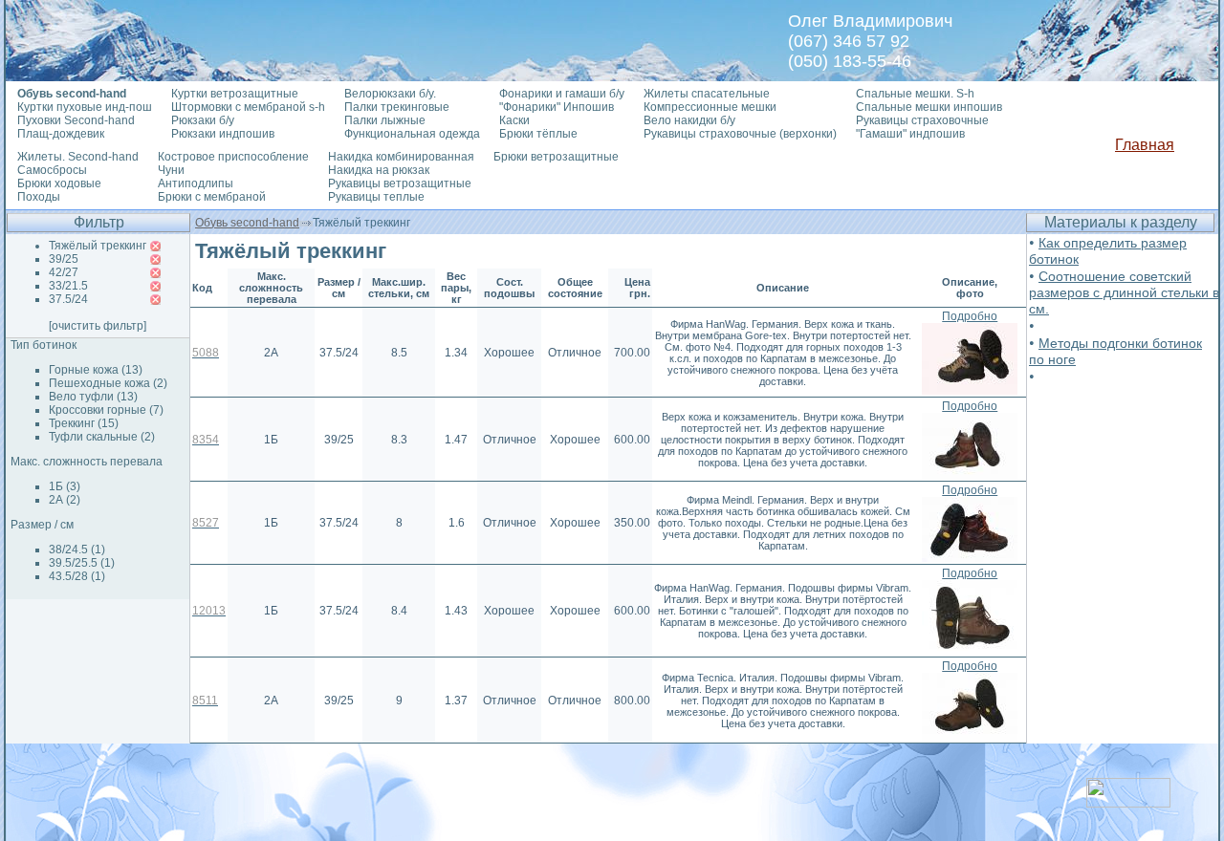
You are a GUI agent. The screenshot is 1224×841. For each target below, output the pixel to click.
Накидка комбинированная (401, 156)
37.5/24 (68, 299)
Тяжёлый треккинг (97, 245)
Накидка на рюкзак (378, 170)
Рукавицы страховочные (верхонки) (740, 133)
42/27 (63, 272)
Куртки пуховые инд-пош (84, 107)
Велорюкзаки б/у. (390, 93)
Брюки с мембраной (212, 197)
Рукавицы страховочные (922, 120)
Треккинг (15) (84, 423)
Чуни (171, 170)
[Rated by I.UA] (1128, 802)
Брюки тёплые (538, 133)
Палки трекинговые (396, 107)
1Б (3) (64, 486)
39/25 (63, 259)
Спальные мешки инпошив (929, 107)
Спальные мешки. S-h (915, 93)
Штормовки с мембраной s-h (248, 107)
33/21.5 (68, 285)
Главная (1144, 145)
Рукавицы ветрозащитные (399, 183)
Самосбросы (52, 170)
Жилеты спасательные (707, 93)
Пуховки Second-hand (76, 120)
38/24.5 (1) (77, 549)
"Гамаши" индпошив (910, 133)
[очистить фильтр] (97, 326)
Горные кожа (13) (95, 370)
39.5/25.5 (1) (82, 563)
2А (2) (64, 500)
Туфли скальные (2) (102, 436)
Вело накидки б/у (689, 120)
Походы (38, 197)
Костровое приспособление (233, 156)
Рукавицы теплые (376, 197)
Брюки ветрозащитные (556, 156)
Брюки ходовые (59, 183)
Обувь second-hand (247, 222)
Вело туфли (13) (93, 396)
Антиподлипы (195, 183)
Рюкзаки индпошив (222, 133)
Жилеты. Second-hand (78, 156)
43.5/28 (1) (77, 576)
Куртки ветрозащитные (234, 93)
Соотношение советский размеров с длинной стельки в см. (1124, 292)
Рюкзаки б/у (202, 120)
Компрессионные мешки (710, 107)
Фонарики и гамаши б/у (561, 93)
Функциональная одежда (412, 133)
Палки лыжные (385, 120)
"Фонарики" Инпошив (556, 107)
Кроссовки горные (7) (106, 410)
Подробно (969, 316)
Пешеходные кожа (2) (108, 383)
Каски (514, 120)
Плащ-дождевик (60, 133)
